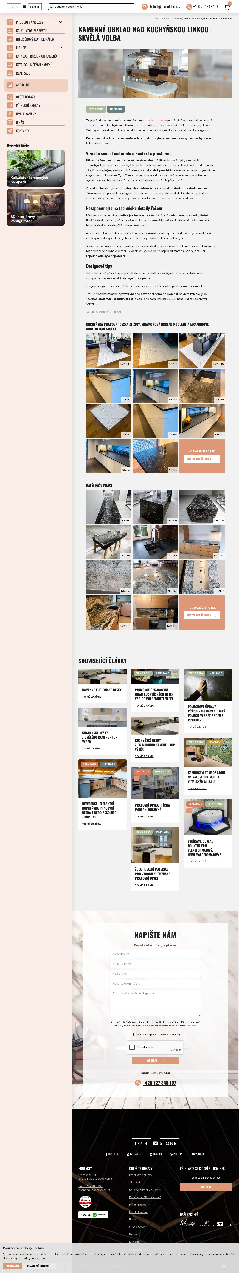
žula (155, 251)
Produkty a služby (140, 1174)
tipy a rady (96, 109)
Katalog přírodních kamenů (146, 1189)
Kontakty (135, 1241)
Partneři (134, 1234)
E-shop (133, 1219)
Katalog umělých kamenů (145, 1197)
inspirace (115, 109)
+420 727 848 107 (205, 6)
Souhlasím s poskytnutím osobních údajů (158, 1034)
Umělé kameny (138, 1212)
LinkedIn (157, 1154)
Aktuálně (165, 19)
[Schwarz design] (187, 1223)
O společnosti (138, 1226)
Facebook (113, 1154)
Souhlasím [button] (12, 1266)
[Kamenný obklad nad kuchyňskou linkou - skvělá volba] (155, 73)
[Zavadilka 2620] (206, 1224)
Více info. (192, 1026)
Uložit (94, 336)
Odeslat (152, 1060)
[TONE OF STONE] (24, 6)
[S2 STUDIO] (224, 1225)
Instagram (135, 1154)
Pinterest (178, 1154)
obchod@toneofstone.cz (165, 6)
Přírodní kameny (139, 1204)
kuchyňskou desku (155, 120)
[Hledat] (51, 7)
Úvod (155, 19)
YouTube (200, 1154)
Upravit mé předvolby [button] (39, 1266)
